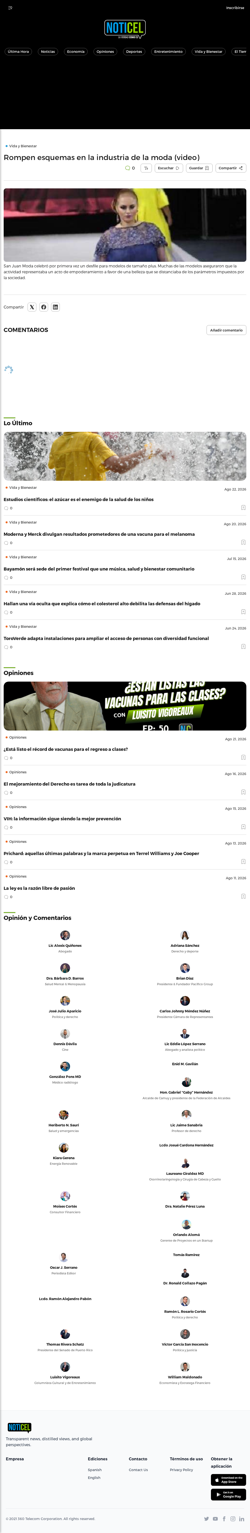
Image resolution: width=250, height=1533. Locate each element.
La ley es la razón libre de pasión (39, 888)
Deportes (134, 51)
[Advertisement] (125, 95)
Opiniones (105, 51)
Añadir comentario (226, 330)
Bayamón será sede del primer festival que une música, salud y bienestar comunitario (99, 568)
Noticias (48, 51)
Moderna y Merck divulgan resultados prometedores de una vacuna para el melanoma (99, 534)
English (94, 1478)
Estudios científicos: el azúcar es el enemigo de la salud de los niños (79, 499)
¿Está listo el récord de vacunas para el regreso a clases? (66, 749)
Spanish (95, 1470)
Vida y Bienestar (208, 51)
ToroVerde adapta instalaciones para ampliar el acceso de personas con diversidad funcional (106, 638)
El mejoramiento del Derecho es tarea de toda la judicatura (69, 783)
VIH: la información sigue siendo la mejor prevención (62, 818)
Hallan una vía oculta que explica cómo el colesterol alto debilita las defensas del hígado (102, 603)
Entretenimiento (168, 51)
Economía (75, 51)
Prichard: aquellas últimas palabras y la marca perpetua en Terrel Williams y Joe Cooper (101, 853)
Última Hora (18, 51)
